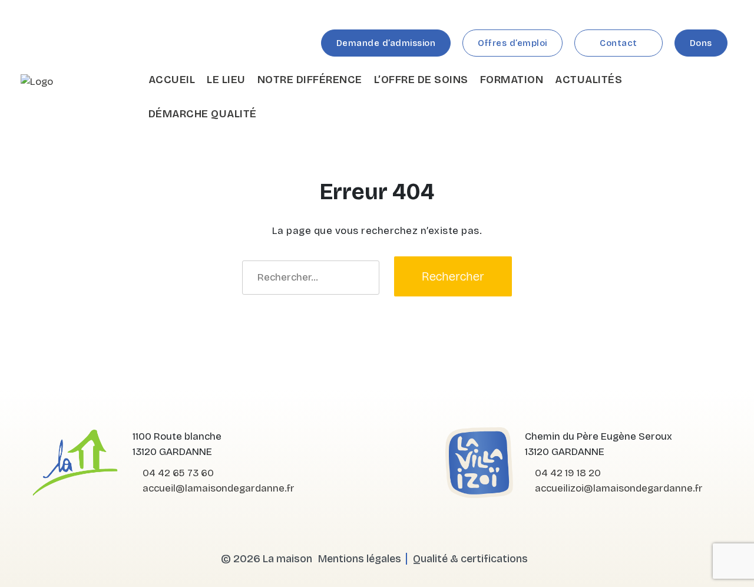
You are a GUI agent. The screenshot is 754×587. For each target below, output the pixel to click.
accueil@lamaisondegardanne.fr (217, 488)
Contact (618, 43)
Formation (512, 79)
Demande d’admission (386, 43)
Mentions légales (359, 558)
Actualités (588, 79)
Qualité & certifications (470, 558)
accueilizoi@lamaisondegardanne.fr (618, 488)
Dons (701, 43)
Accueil (172, 79)
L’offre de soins (421, 79)
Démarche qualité (202, 113)
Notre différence (309, 79)
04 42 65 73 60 (177, 473)
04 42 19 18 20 (567, 473)
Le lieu (226, 79)
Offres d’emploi (512, 43)
